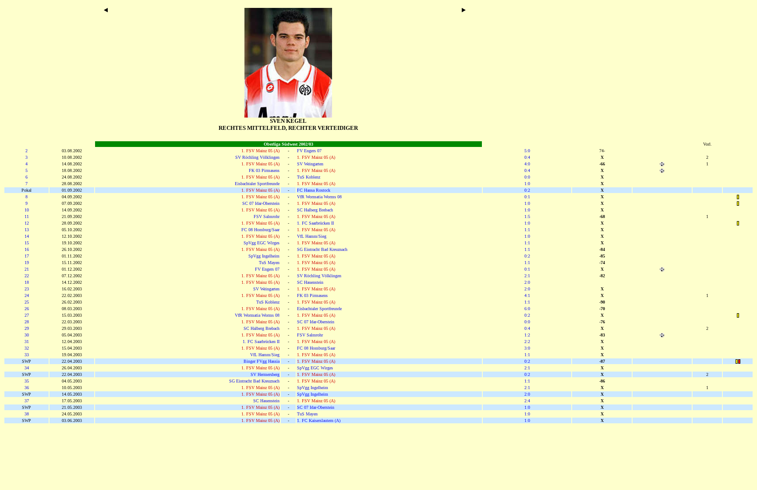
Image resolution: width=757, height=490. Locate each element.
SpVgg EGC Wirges (261, 242)
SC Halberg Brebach (315, 209)
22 (27, 275)
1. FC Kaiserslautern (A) (318, 420)
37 (27, 400)
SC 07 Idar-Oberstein (260, 203)
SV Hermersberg (265, 374)
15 (27, 242)
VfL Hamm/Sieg (311, 236)
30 (27, 335)
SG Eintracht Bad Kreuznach (322, 249)
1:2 (527, 335)
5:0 (527, 150)
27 (27, 315)
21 (27, 269)
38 (27, 413)
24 (27, 295)
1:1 (527, 229)
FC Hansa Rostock (313, 190)
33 (27, 354)
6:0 (527, 308)
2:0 (527, 282)
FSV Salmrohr (266, 216)
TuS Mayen (269, 262)
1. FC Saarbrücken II (315, 223)
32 (27, 348)
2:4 (527, 400)
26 (27, 308)
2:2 (527, 341)
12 (27, 223)
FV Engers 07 (309, 150)
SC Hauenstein (310, 282)
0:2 (527, 190)
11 (27, 216)
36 (27, 387)
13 (27, 229)
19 (27, 262)
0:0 (527, 177)
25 (27, 302)
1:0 (527, 183)
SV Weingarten (310, 163)
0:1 (527, 196)
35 (27, 381)
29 (27, 328)
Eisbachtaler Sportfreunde (257, 183)
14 (27, 236)
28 (27, 321)
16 (27, 249)
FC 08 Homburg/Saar (260, 229)
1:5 (527, 216)
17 (27, 256)
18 (27, 282)
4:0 (527, 163)
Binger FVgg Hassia (261, 361)
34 (27, 367)
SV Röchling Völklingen (257, 157)
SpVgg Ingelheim (263, 256)
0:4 (527, 157)
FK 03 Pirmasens (264, 170)
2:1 (527, 275)
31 (27, 341)
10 (27, 209)
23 (27, 288)
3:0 (527, 348)
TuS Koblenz (308, 177)
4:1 (527, 295)
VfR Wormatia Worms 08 (319, 196)
